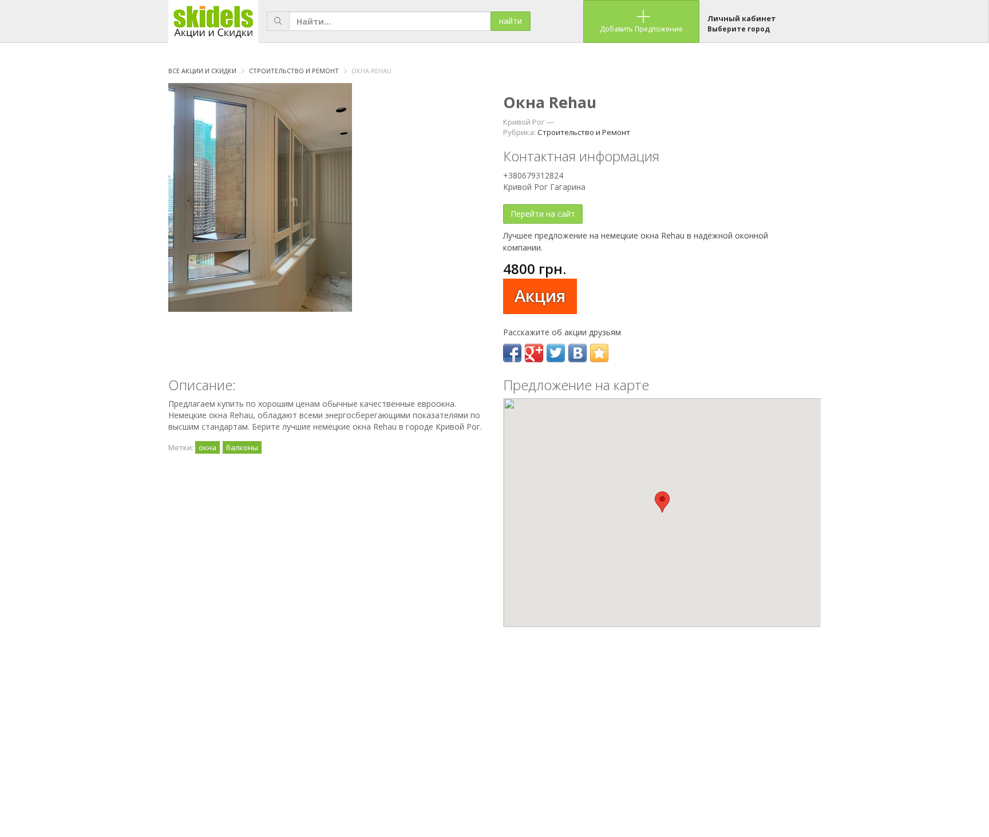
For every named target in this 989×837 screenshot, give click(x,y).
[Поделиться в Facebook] (512, 353)
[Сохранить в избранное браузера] (599, 353)
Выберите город (738, 29)
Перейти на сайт (543, 213)
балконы (242, 447)
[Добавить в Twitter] (556, 353)
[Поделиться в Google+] (534, 353)
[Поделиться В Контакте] (577, 353)
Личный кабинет (741, 18)
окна (207, 447)
